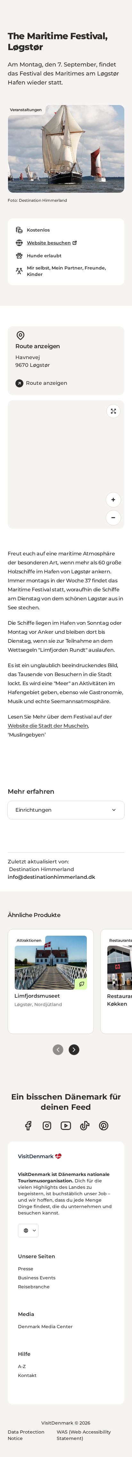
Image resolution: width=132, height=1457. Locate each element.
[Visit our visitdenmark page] (65, 1125)
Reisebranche (34, 1287)
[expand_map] (113, 411)
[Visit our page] (47, 1125)
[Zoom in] (113, 500)
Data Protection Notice (26, 1435)
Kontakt (27, 1375)
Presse (25, 1269)
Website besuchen (49, 243)
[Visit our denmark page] (28, 1125)
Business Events (36, 1278)
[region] (66, 464)
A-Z (22, 1366)
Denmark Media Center (45, 1326)
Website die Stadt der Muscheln (48, 726)
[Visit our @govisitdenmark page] (84, 1125)
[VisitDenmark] (40, 1156)
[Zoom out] (113, 517)
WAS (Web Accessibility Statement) (84, 1435)
